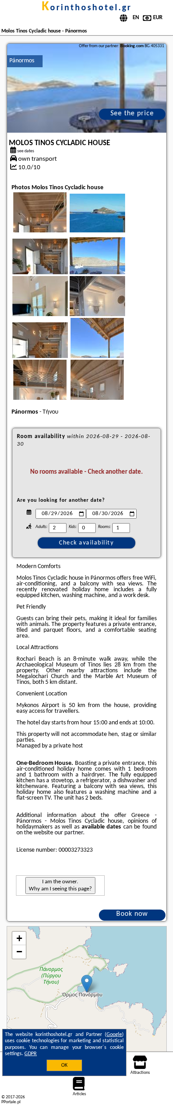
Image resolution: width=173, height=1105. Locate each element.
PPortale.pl (10, 1102)
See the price (132, 113)
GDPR (30, 1053)
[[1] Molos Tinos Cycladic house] (86, 88)
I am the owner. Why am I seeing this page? (60, 885)
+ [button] (19, 938)
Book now (132, 914)
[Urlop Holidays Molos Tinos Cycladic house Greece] (109, 223)
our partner (69, 832)
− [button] (19, 951)
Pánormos (21, 60)
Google (114, 1034)
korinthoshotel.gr (87, 8)
